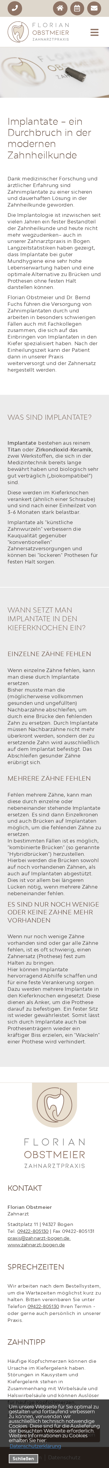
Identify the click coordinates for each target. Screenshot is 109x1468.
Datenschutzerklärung (35, 1446)
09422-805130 (33, 1231)
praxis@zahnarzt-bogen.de (39, 1238)
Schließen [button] (23, 1458)
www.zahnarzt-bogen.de (36, 1245)
